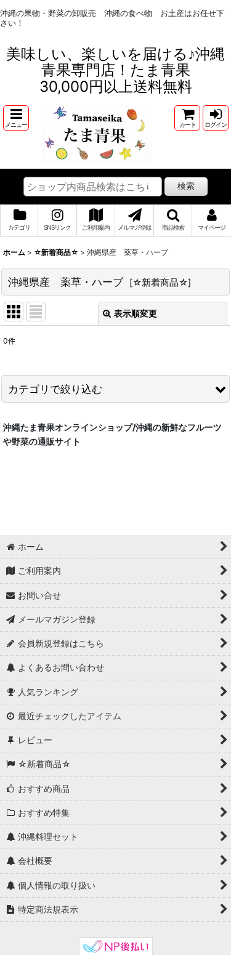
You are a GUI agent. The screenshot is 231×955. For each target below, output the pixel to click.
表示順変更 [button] (135, 313)
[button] (16, 118)
